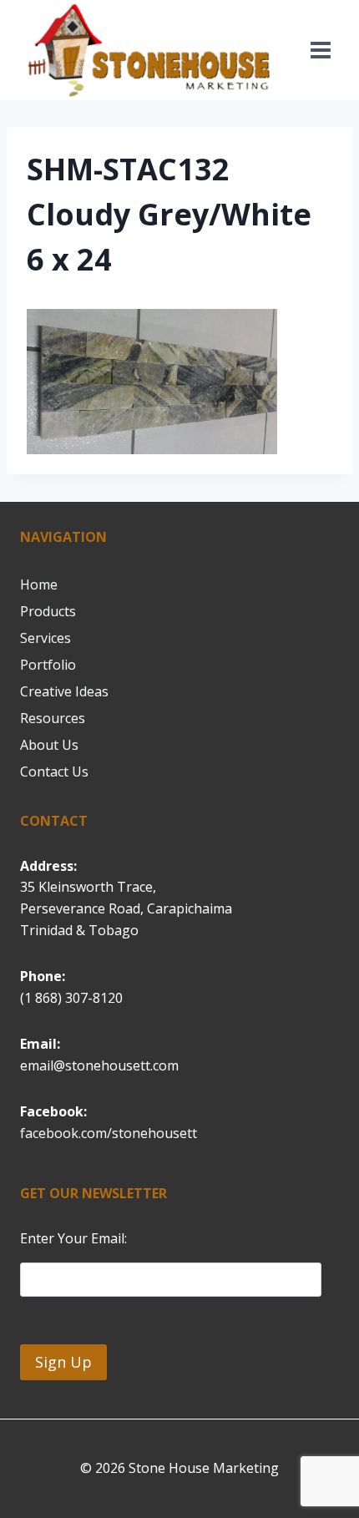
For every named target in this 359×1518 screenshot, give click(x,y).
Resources (52, 718)
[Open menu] (320, 50)
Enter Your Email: (73, 1238)
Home (39, 584)
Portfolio (48, 664)
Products (48, 611)
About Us (49, 745)
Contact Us (54, 771)
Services (45, 638)
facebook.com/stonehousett (108, 1133)
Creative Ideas (64, 691)
